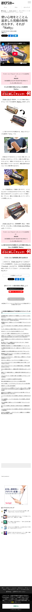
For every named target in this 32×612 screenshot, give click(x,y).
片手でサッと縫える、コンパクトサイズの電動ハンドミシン (15, 360)
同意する (16, 606)
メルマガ (11, 266)
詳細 (12, 602)
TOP (2, 588)
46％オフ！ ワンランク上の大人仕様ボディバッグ (12, 331)
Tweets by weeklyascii (5, 476)
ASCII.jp (9, 591)
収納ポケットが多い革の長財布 (8, 385)
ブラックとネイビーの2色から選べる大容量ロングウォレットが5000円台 (15, 376)
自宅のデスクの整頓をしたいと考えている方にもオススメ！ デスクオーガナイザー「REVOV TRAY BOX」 (16, 320)
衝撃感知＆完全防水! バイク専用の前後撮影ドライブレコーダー (15, 345)
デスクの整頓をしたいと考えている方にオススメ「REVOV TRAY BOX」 (15, 340)
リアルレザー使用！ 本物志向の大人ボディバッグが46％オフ (15, 333)
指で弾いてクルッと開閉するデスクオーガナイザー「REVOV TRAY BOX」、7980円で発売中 (15, 343)
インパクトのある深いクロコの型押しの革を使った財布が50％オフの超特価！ (16, 409)
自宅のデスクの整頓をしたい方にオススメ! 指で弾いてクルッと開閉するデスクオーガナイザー (15, 393)
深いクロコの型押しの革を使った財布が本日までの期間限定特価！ (15, 406)
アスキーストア (12, 11)
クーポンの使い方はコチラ (16, 83)
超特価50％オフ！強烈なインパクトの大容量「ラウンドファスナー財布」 (16, 323)
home (4, 11)
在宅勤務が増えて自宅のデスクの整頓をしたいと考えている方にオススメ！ (15, 316)
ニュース (14, 588)
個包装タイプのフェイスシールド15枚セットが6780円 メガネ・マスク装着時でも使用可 (15, 354)
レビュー (8, 588)
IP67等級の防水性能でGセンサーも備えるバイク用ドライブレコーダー (15, 348)
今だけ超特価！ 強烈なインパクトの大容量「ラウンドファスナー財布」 (15, 403)
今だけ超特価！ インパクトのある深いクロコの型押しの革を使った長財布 (15, 400)
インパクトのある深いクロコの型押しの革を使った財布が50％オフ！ (16, 326)
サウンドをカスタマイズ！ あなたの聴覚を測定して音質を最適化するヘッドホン (15, 366)
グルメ (5, 7)
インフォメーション (25, 589)
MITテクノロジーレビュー (20, 591)
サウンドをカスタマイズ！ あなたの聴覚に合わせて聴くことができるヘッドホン (15, 363)
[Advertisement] (16, 428)
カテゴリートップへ (17, 299)
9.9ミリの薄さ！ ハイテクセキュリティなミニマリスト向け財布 (15, 383)
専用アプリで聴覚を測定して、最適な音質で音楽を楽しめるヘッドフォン (15, 373)
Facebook (5, 266)
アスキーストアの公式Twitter (22, 264)
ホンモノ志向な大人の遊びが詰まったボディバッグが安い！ (14, 329)
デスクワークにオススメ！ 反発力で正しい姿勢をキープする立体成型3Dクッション (15, 357)
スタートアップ (16, 7)
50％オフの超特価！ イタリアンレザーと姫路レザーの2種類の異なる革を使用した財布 (15, 413)
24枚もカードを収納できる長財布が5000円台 (11, 379)
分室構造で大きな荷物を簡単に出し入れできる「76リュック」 (15, 351)
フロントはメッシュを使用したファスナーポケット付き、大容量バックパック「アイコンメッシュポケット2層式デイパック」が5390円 (15, 389)
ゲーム (26, 588)
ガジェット (20, 588)
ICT (17, 589)
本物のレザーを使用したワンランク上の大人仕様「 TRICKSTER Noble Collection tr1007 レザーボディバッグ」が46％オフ (15, 336)
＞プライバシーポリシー (16, 609)
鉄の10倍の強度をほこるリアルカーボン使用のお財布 (13, 381)
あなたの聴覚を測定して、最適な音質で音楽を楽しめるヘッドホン (15, 370)
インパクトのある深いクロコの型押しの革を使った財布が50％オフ (16, 396)
